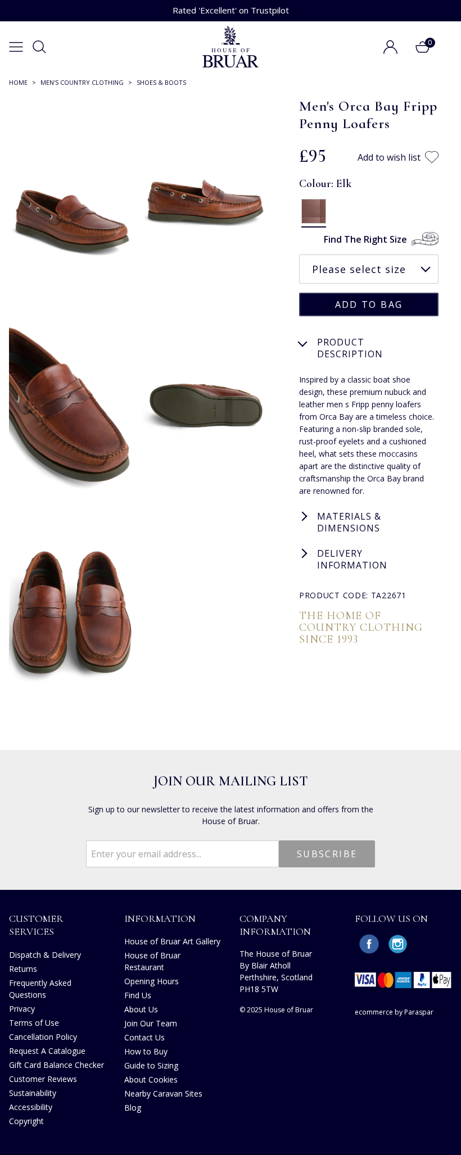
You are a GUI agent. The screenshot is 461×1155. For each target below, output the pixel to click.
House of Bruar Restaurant (152, 961)
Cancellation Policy (43, 1036)
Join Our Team (150, 1023)
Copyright (26, 1121)
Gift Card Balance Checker (56, 1064)
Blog (132, 1107)
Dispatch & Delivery (45, 954)
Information (160, 918)
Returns (23, 968)
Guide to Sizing (151, 1065)
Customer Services (36, 925)
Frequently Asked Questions (40, 988)
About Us (141, 1009)
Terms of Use (34, 1022)
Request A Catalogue (47, 1050)
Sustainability (32, 1093)
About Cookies (151, 1079)
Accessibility (30, 1107)
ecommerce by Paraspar (394, 1012)
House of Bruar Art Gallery (172, 941)
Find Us (137, 995)
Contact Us (144, 1037)
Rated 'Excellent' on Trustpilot (231, 10)
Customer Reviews (43, 1079)
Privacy (22, 1008)
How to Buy (146, 1051)
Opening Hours (151, 981)
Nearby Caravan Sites (163, 1093)
